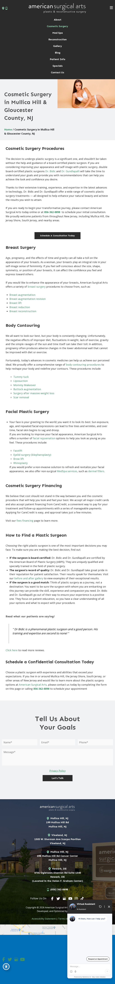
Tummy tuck (21, 376)
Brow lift (18, 458)
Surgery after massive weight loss (33, 393)
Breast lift (15, 303)
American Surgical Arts (33, 684)
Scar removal (21, 397)
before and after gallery (28, 578)
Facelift (17, 450)
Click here (12, 650)
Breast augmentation (22, 294)
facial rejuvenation (44, 438)
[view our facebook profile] (52, 898)
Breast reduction (19, 307)
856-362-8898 (52, 212)
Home (8, 129)
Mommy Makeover (24, 385)
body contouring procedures (83, 364)
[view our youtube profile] (70, 898)
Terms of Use (65, 918)
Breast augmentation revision (27, 299)
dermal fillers (96, 471)
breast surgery (37, 286)
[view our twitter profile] (58, 898)
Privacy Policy (57, 770)
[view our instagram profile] (76, 898)
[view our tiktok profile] (82, 898)
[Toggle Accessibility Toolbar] (6, 966)
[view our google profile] (64, 898)
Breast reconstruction (22, 311)
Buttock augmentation (27, 389)
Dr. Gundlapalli (70, 171)
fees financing (25, 520)
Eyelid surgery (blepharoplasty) (32, 454)
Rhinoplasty (20, 463)
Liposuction (20, 381)
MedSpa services (67, 471)
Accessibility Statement (44, 918)
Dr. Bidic (50, 171)
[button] (57, 235)
